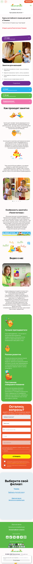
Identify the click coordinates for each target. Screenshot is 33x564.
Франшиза (29, 1)
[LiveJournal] (11, 547)
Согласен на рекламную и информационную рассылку (16, 466)
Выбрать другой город (16, 492)
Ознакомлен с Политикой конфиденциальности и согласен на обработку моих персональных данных (18, 462)
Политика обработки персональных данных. (16, 463)
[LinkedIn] (9, 547)
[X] (16, 544)
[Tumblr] (15, 547)
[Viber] (17, 547)
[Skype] (22, 547)
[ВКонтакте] (10, 544)
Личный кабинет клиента (16, 530)
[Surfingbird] (13, 547)
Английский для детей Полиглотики (15, 265)
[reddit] (23, 544)
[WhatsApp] (20, 547)
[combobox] (4, 430)
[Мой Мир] (14, 544)
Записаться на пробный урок (16, 500)
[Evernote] (21, 544)
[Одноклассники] (12, 544)
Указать (6, 451)
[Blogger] (19, 544)
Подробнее (16, 83)
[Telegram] (24, 547)
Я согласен (16, 560)
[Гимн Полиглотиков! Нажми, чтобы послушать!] (5, 1)
